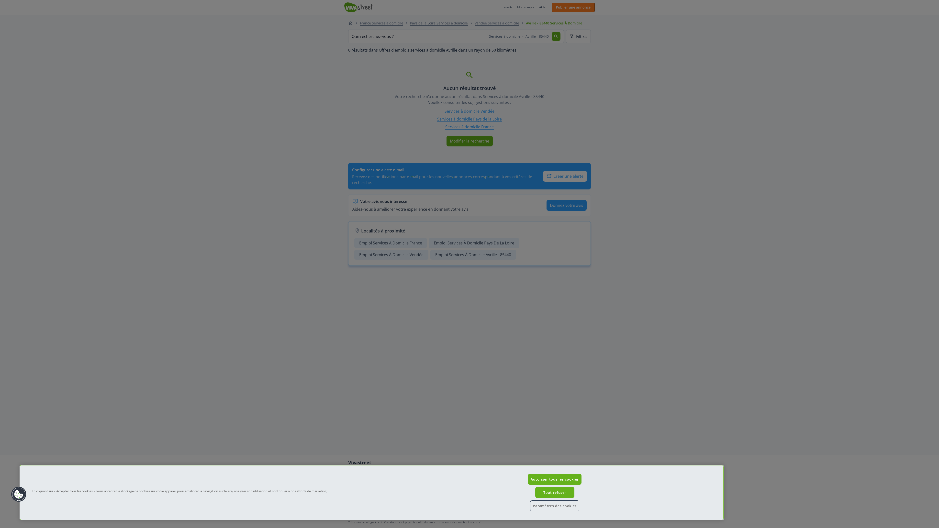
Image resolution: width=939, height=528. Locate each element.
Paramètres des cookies (555, 506)
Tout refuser (554, 492)
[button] (19, 494)
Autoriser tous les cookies (555, 479)
